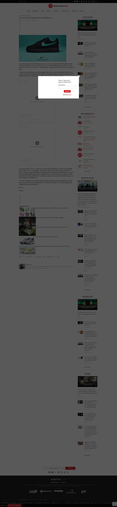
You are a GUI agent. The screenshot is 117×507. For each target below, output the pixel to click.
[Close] (79, 76)
